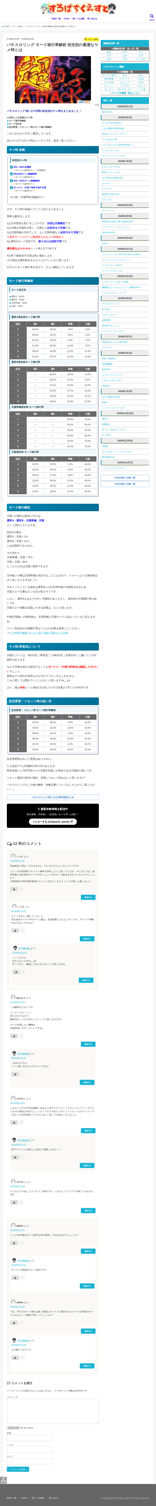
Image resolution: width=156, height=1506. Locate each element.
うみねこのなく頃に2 (112, 380)
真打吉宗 (106, 309)
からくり (124, 82)
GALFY (105, 243)
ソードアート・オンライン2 (115, 227)
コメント (12, 1397)
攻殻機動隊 (107, 364)
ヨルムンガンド (109, 314)
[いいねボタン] (14, 889)
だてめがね (24, 948)
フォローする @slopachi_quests (51, 821)
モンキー (108, 89)
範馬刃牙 (106, 369)
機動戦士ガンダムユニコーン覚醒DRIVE (121, 287)
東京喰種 (108, 79)
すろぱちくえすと (123, 1498)
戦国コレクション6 (111, 172)
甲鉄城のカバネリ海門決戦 (115, 342)
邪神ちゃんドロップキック (115, 134)
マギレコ (140, 86)
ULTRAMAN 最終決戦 (112, 178)
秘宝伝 (105, 419)
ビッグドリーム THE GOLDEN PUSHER (121, 254)
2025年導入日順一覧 (124, 477)
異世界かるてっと (110, 325)
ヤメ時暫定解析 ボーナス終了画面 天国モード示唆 (38, 633)
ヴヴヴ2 (125, 86)
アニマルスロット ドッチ (114, 293)
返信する (88, 897)
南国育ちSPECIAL (110, 194)
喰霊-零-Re (107, 112)
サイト (10, 1456)
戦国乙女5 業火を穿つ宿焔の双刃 (118, 221)
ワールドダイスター (111, 150)
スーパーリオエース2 (112, 271)
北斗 (125, 75)
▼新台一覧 (56, 18)
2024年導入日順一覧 (124, 484)
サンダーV (107, 347)
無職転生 (106, 424)
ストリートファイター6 (113, 156)
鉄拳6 (104, 402)
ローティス (107, 189)
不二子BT (106, 435)
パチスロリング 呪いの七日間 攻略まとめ (53, 797)
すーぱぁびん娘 (109, 139)
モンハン (108, 86)
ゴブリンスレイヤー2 (112, 375)
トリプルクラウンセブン (113, 331)
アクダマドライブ (110, 304)
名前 (9, 1433)
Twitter (67, 18)
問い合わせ (92, 18)
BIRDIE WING (108, 232)
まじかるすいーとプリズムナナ (117, 451)
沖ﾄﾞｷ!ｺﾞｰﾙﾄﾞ (125, 89)
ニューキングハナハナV (113, 408)
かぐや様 (108, 82)
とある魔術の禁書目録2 (113, 128)
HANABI (106, 386)
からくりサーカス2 (111, 167)
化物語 (105, 446)
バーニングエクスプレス (113, 468)
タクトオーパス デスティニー (116, 260)
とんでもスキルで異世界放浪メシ (118, 145)
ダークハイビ (108, 210)
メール (10, 1445)
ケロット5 (107, 199)
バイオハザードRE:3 (112, 265)
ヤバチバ (106, 183)
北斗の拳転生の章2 (111, 397)
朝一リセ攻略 (79, 18)
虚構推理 (106, 320)
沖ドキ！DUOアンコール (114, 430)
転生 (141, 75)
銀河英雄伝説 (108, 457)
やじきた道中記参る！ (112, 123)
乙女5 (141, 79)
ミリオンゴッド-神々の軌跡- (115, 282)
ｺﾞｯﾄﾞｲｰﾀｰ (124, 79)
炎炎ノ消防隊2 (109, 358)
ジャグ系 (140, 89)
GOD (141, 82)
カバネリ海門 (109, 75)
